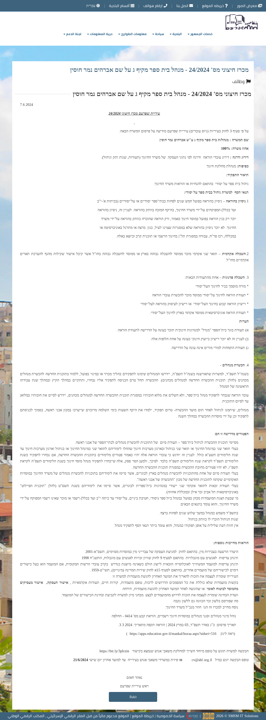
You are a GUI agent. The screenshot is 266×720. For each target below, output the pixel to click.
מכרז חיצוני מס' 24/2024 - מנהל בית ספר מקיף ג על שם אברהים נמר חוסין (159, 70)
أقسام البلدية (120, 5)
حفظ (133, 696)
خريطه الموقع (213, 5)
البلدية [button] (177, 34)
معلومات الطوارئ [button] (133, 34)
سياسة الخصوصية (170, 715)
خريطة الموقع (143, 715)
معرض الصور (247, 5)
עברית (91, 5)
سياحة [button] (159, 34)
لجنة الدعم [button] (73, 34)
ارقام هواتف (153, 5)
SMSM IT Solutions (243, 715)
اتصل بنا (182, 5)
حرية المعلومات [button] (100, 34)
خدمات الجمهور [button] (201, 34)
